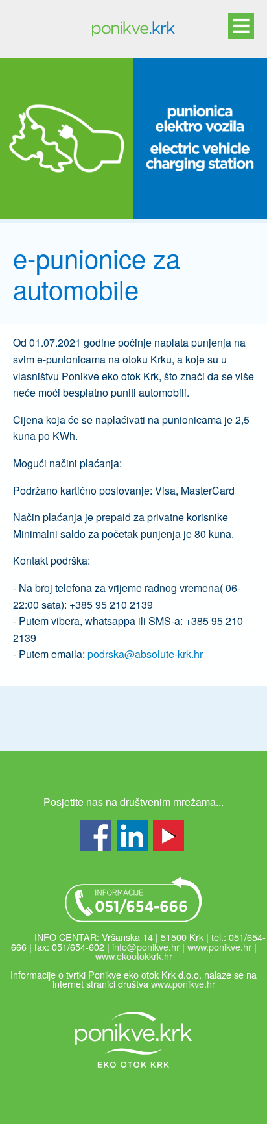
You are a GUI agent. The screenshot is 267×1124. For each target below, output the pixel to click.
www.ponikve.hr (219, 946)
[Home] (133, 29)
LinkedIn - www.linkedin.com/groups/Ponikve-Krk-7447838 (132, 835)
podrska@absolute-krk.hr (145, 653)
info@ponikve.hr (146, 946)
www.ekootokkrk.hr (133, 955)
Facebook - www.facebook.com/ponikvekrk (95, 835)
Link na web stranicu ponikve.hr (133, 1039)
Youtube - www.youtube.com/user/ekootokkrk (168, 835)
